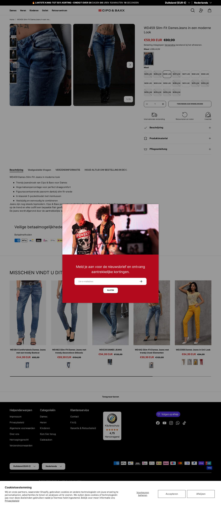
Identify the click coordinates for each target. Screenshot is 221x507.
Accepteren (172, 493)
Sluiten (110, 290)
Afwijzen (201, 493)
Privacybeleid (12, 500)
